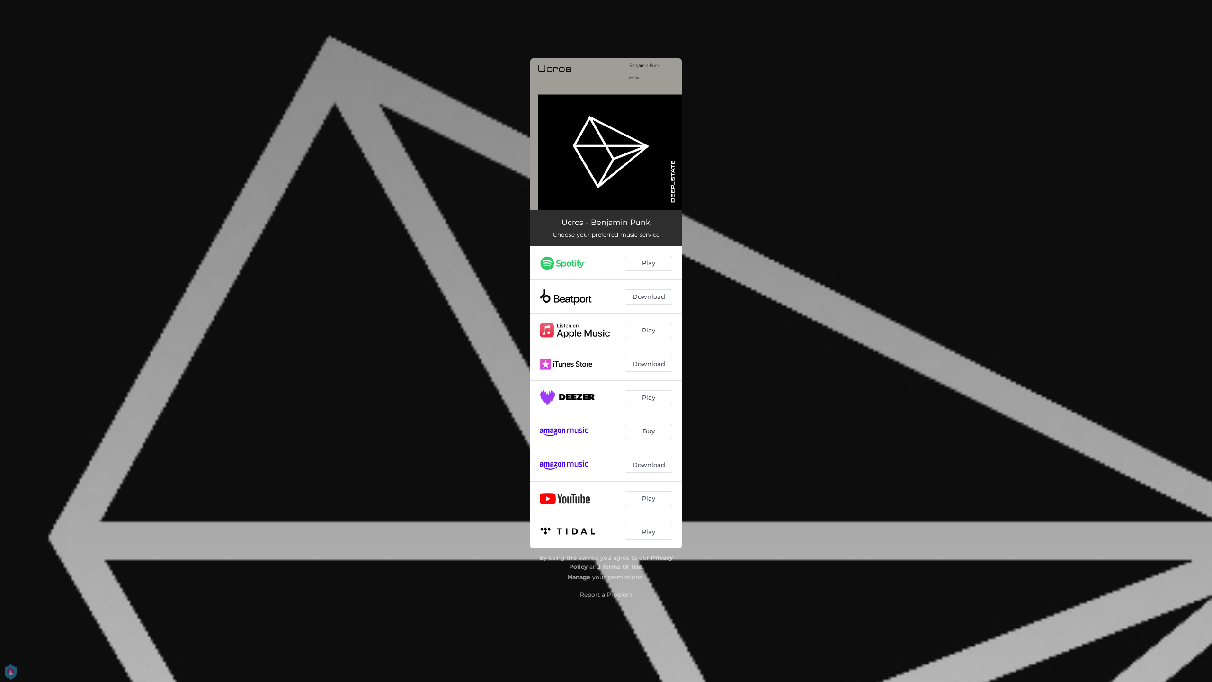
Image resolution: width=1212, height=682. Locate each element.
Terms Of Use (622, 566)
